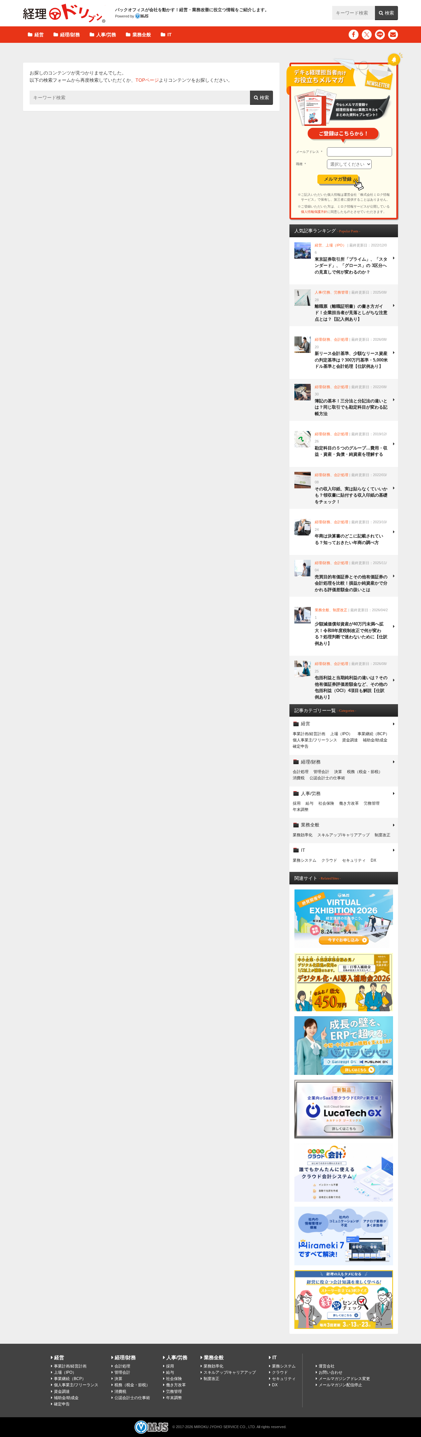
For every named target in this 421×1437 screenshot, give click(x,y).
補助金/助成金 (375, 740)
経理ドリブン (64, 13)
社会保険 (326, 803)
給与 (309, 803)
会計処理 (301, 771)
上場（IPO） (341, 734)
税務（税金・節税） (365, 771)
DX (373, 860)
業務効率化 (302, 835)
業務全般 (142, 34)
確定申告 (301, 746)
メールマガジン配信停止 (340, 1385)
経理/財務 (70, 34)
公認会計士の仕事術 (327, 778)
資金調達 (350, 740)
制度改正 (382, 835)
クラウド (329, 860)
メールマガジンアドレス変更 (344, 1378)
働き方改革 (349, 803)
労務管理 (372, 803)
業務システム (304, 860)
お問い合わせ (330, 1372)
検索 (389, 12)
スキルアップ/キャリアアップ (343, 835)
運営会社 (326, 1366)
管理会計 (321, 771)
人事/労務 (106, 34)
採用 (297, 803)
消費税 (299, 778)
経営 (39, 34)
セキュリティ (354, 860)
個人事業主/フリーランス (315, 740)
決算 (338, 771)
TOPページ (147, 80)
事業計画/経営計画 (309, 734)
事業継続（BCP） (373, 734)
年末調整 (301, 809)
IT (169, 34)
